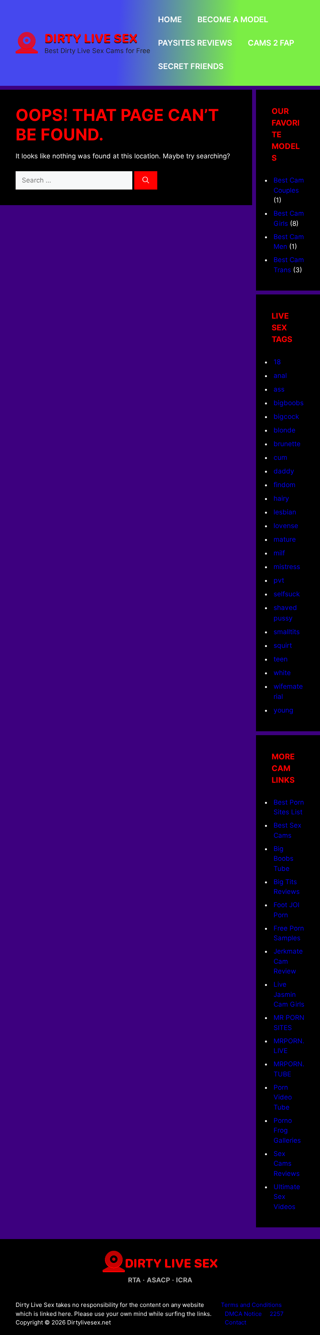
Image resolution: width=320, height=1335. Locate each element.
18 (277, 362)
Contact (235, 1322)
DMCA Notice (243, 1313)
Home (170, 19)
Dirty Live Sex (90, 38)
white (282, 672)
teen (281, 659)
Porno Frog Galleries (287, 1130)
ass (279, 389)
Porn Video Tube (283, 1097)
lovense (286, 525)
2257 (277, 1313)
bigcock (286, 416)
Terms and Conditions (251, 1304)
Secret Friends (191, 66)
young (283, 710)
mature (285, 539)
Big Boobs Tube (283, 858)
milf (279, 553)
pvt (279, 580)
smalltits (287, 632)
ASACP (158, 1280)
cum (280, 457)
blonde (284, 430)
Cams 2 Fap (271, 43)
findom (284, 484)
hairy (281, 498)
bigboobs (289, 403)
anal (280, 375)
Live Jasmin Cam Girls (289, 994)
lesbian (285, 512)
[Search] (145, 180)
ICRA (184, 1280)
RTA (134, 1280)
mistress (287, 566)
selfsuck (287, 594)
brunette (287, 444)
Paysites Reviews (195, 43)
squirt (283, 645)
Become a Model (232, 19)
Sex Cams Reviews (287, 1163)
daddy (284, 471)
